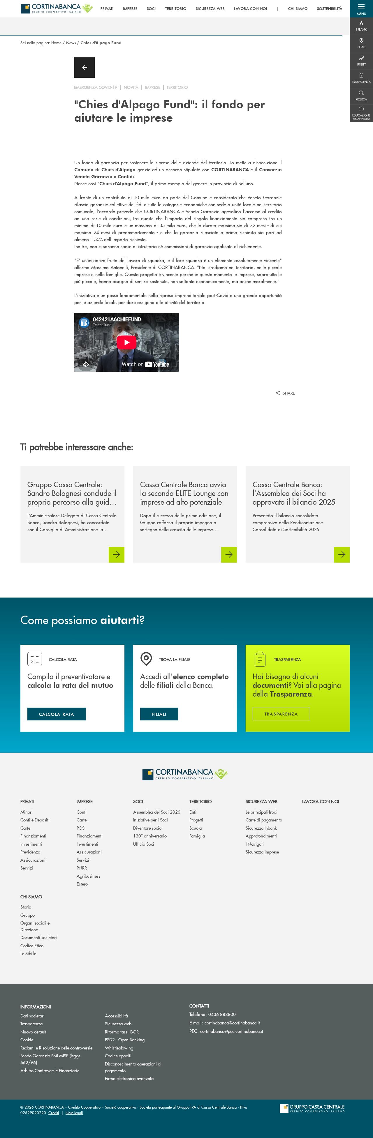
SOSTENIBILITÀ (329, 9)
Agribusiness (88, 876)
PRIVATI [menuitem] (107, 9)
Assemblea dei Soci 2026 (156, 812)
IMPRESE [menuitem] (130, 9)
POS (81, 828)
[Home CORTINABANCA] (56, 8)
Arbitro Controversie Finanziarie (58, 1070)
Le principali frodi (261, 812)
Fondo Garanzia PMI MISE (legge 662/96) (50, 1058)
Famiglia (197, 836)
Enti (192, 812)
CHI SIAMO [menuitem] (298, 9)
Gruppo (27, 915)
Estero (82, 884)
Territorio (200, 801)
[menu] (221, 8)
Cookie (26, 1039)
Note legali (74, 1112)
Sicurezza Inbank (261, 828)
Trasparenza (31, 1023)
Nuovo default (33, 1032)
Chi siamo (31, 896)
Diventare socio (147, 828)
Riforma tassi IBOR (143, 1032)
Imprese (85, 801)
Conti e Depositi (35, 820)
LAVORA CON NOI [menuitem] (250, 9)
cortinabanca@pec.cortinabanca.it (231, 1031)
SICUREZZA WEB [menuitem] (210, 9)
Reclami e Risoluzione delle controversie (58, 1048)
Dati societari (32, 1015)
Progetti (196, 820)
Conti (82, 812)
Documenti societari (38, 937)
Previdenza (30, 852)
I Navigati (255, 844)
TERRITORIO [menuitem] (175, 9)
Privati (27, 801)
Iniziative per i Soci (150, 820)
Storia (25, 907)
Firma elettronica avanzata (129, 1078)
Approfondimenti (261, 836)
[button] (361, 8)
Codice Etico (31, 945)
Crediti (53, 1112)
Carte (25, 828)
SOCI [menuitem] (151, 9)
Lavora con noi (320, 801)
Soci (138, 801)
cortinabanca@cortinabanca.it (232, 1022)
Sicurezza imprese (262, 852)
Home (56, 42)
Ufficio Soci (143, 844)
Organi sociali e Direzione (35, 926)
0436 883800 (222, 1014)
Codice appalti (118, 1055)
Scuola (195, 828)
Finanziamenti (33, 836)
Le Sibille (28, 953)
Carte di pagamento (264, 820)
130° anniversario (150, 836)
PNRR (82, 868)
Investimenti (31, 844)
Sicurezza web (261, 801)
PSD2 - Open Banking (143, 1039)
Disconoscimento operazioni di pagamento (133, 1067)
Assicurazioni (32, 860)
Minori (26, 812)
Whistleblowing (141, 1048)
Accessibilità (116, 1015)
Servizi (26, 868)
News (71, 42)
